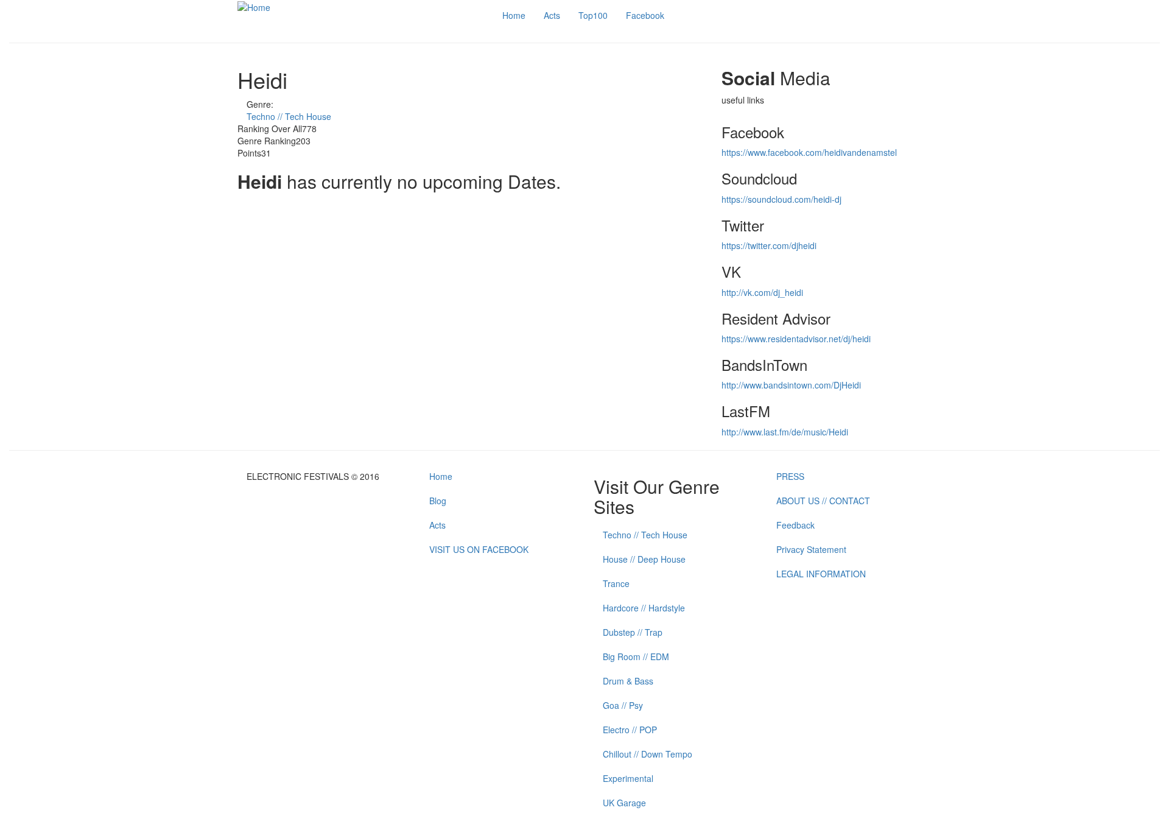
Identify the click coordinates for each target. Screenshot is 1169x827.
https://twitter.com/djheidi (768, 245)
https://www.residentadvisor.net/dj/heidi (796, 339)
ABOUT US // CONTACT (823, 500)
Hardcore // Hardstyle (644, 608)
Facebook (645, 15)
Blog (437, 500)
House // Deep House (644, 559)
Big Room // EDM (636, 656)
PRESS (790, 476)
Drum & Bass (628, 681)
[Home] (253, 6)
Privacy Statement (811, 549)
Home (513, 15)
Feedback (795, 525)
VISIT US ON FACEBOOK (478, 549)
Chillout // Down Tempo (647, 754)
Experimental (628, 778)
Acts (552, 15)
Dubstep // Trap (632, 632)
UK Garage (624, 803)
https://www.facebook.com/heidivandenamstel (809, 152)
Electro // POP (630, 729)
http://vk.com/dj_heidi (762, 292)
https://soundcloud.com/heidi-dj (781, 199)
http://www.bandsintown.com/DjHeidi (791, 385)
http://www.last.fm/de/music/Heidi (784, 432)
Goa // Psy (623, 705)
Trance (616, 583)
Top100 (593, 15)
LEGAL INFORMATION (821, 574)
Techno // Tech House (289, 116)
